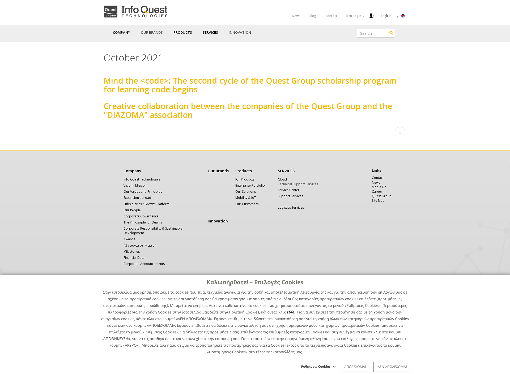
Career (377, 191)
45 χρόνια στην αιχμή (140, 245)
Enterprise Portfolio (250, 185)
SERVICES (286, 170)
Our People (132, 210)
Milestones (132, 251)
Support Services (290, 196)
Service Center (288, 190)
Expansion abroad (137, 197)
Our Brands (152, 32)
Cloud (282, 179)
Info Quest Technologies (142, 179)
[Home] (135, 10)
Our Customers (246, 204)
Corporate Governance (141, 216)
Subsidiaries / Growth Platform (146, 204)
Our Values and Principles (143, 191)
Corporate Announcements (144, 263)
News (296, 16)
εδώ (290, 312)
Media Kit (379, 187)
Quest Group (382, 196)
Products (243, 170)
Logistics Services (291, 207)
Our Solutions (245, 191)
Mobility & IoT (245, 197)
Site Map (378, 200)
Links (376, 170)
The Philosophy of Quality (143, 222)
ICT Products (244, 179)
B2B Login (354, 16)
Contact (331, 16)
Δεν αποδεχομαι (392, 366)
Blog (312, 16)
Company (132, 170)
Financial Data (134, 257)
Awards (129, 239)
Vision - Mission (135, 185)
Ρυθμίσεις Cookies (316, 366)
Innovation (240, 32)
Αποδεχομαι (355, 366)
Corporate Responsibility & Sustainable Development (153, 230)
